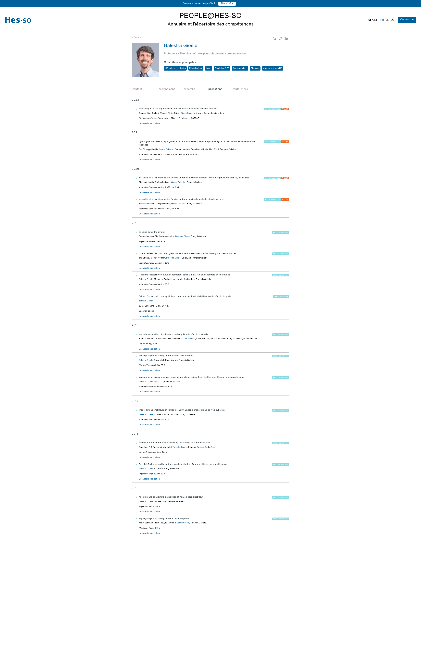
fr (382, 20)
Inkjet (208, 68)
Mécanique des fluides (175, 68)
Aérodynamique (240, 68)
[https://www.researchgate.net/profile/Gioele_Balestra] (274, 38)
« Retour (136, 37)
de (393, 20)
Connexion (407, 19)
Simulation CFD (222, 68)
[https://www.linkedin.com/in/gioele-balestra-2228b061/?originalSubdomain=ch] (286, 38)
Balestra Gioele (182, 236)
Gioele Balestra (188, 113)
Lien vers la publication (149, 123)
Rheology (255, 68)
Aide (374, 20)
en (387, 20)
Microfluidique (195, 68)
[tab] (141, 89)
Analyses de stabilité (272, 68)
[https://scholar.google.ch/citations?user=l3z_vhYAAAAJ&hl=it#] (280, 38)
